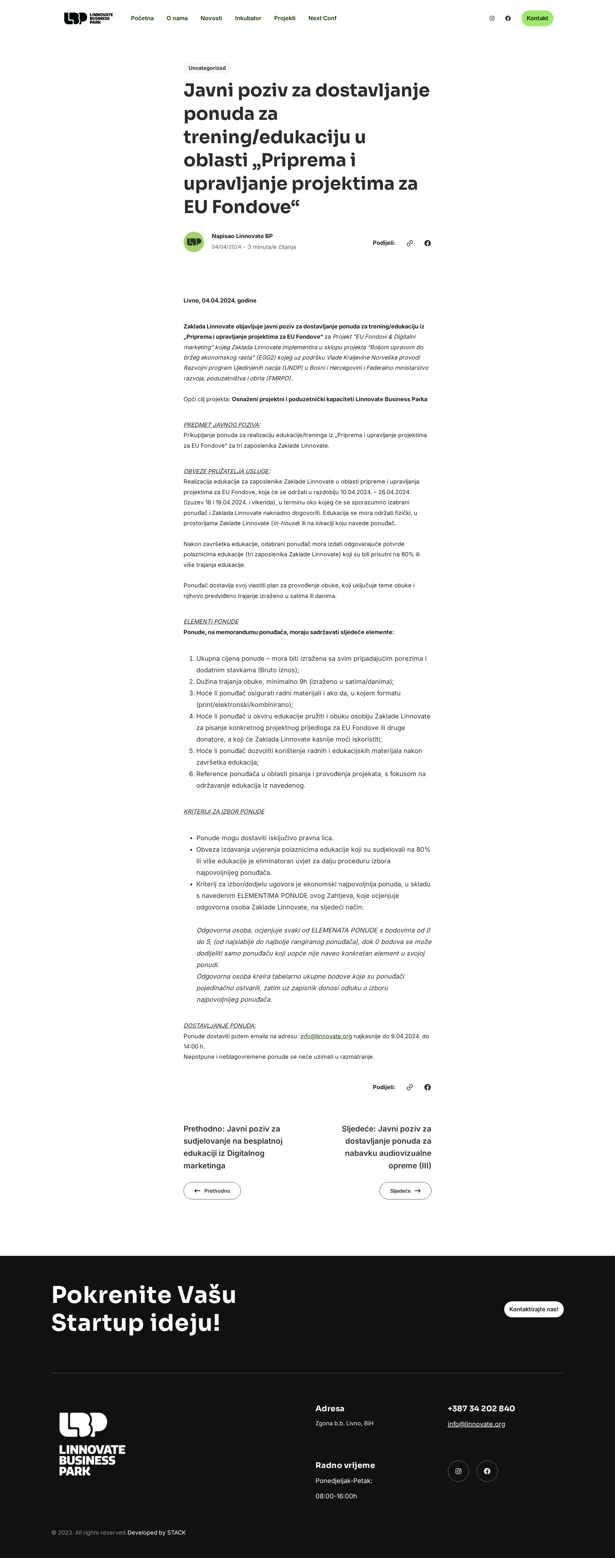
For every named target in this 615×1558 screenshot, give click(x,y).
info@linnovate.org (326, 1036)
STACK (176, 1532)
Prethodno (217, 1191)
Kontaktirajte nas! (534, 1309)
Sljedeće (400, 1191)
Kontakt (537, 18)
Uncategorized (207, 68)
